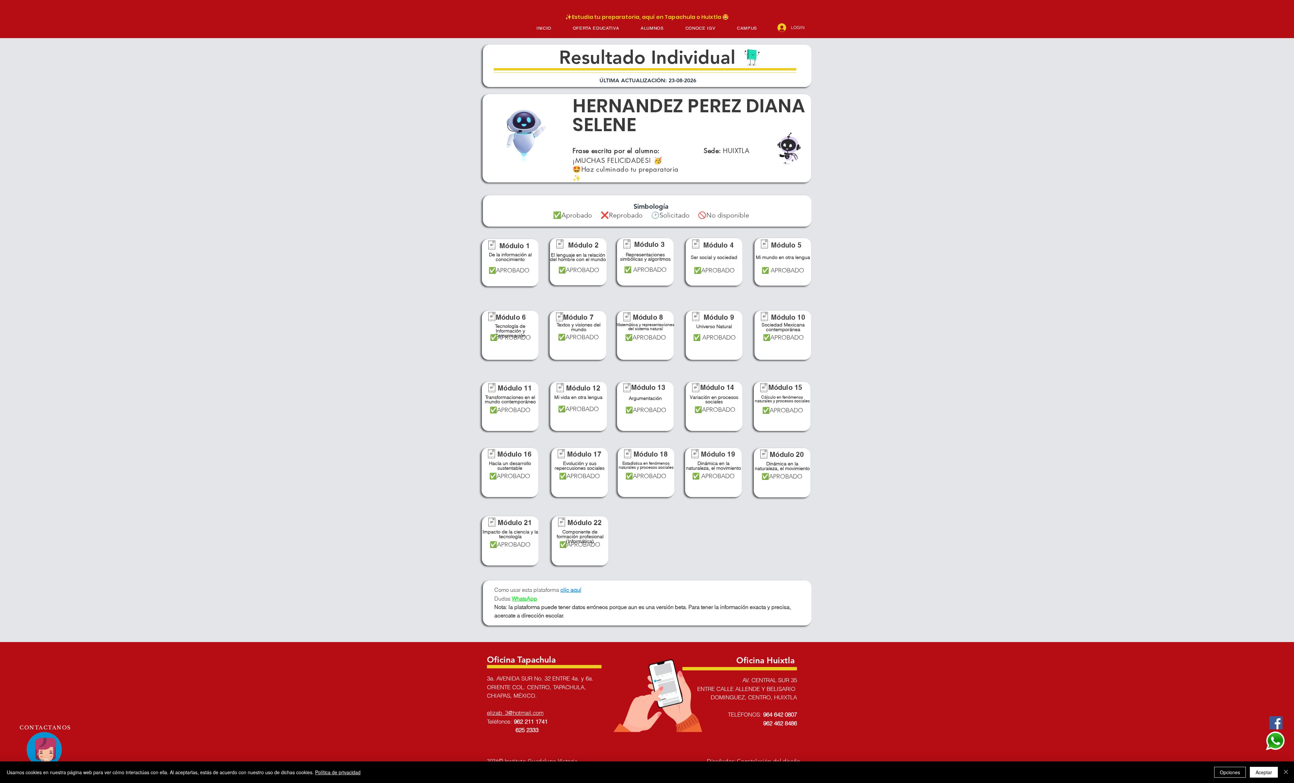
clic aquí (570, 589)
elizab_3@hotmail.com (515, 712)
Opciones (1230, 772)
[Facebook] (1276, 722)
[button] (595, 28)
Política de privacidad (338, 772)
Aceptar (1264, 772)
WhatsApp (524, 598)
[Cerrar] (1286, 772)
